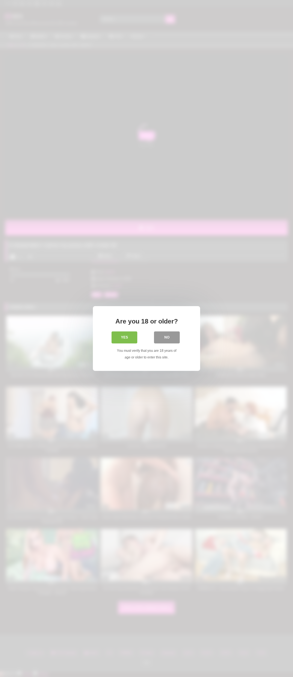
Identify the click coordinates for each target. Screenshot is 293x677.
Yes (124, 337)
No (166, 337)
